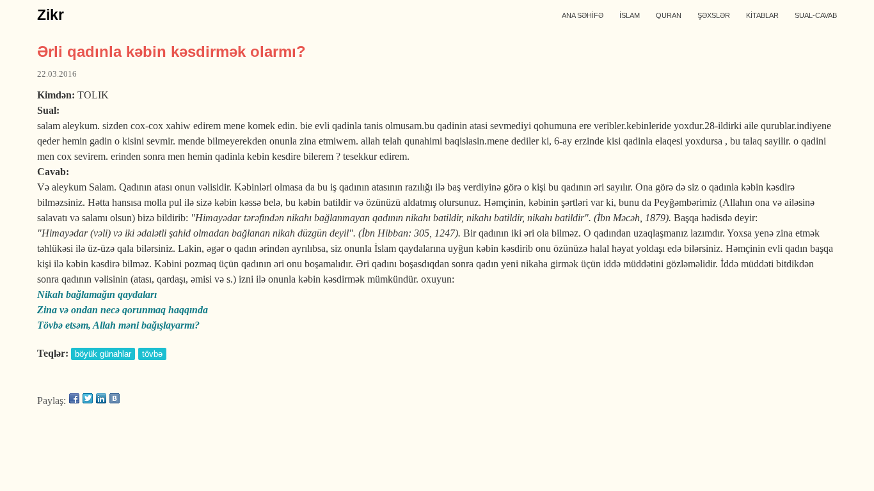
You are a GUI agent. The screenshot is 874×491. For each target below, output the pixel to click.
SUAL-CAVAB (816, 15)
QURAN (668, 15)
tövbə (152, 354)
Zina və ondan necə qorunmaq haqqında (122, 309)
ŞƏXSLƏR (713, 15)
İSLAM (629, 15)
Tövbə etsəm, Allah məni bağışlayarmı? (118, 325)
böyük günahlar (103, 354)
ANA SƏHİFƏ (582, 15)
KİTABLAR (762, 15)
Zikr (50, 14)
